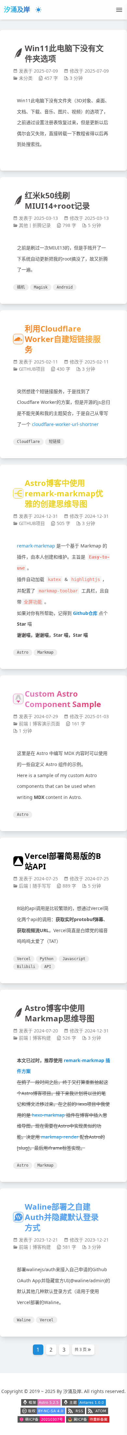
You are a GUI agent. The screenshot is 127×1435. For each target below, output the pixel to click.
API (47, 966)
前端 (23, 723)
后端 (23, 886)
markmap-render (59, 1137)
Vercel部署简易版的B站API (63, 861)
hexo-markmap (48, 1115)
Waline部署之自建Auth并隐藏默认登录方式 (62, 1217)
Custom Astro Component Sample (63, 699)
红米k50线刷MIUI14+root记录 (57, 200)
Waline (24, 1320)
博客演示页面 (46, 723)
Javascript (74, 959)
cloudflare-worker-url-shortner (65, 424)
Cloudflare (28, 441)
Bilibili (26, 966)
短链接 (55, 441)
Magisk (41, 287)
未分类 (26, 78)
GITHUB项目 (32, 369)
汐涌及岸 (17, 9)
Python (46, 959)
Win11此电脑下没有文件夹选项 (64, 53)
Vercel (24, 959)
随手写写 (42, 886)
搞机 (21, 287)
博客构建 (42, 1038)
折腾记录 (42, 225)
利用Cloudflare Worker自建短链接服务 (63, 339)
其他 (23, 225)
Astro (22, 652)
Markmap (45, 652)
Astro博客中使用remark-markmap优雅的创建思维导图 (64, 493)
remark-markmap (36, 546)
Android (65, 287)
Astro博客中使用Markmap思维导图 (59, 1013)
